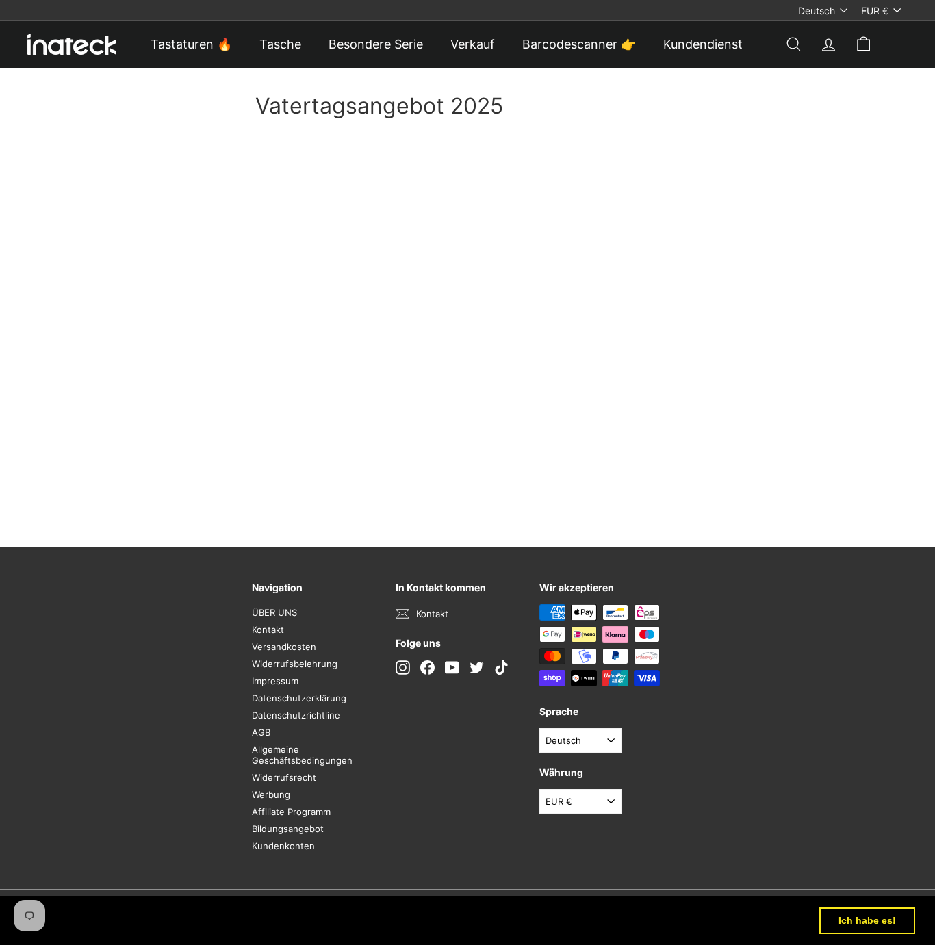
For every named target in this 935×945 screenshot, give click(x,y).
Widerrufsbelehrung (294, 663)
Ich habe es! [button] (867, 920)
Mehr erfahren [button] (568, 920)
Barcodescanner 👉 (579, 44)
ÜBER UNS (274, 612)
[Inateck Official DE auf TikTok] (501, 667)
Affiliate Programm (291, 811)
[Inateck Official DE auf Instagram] (403, 667)
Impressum (275, 680)
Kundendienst (703, 44)
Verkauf (472, 44)
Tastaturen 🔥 (191, 44)
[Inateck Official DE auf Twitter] (477, 667)
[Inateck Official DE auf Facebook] (427, 667)
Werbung (271, 794)
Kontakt (268, 629)
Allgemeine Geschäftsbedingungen (302, 755)
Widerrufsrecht (284, 777)
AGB (261, 732)
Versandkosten (284, 646)
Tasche (280, 44)
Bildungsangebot (288, 828)
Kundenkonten (283, 845)
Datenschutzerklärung (299, 697)
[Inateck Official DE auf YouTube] (452, 667)
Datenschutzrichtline (296, 715)
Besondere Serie (376, 44)
